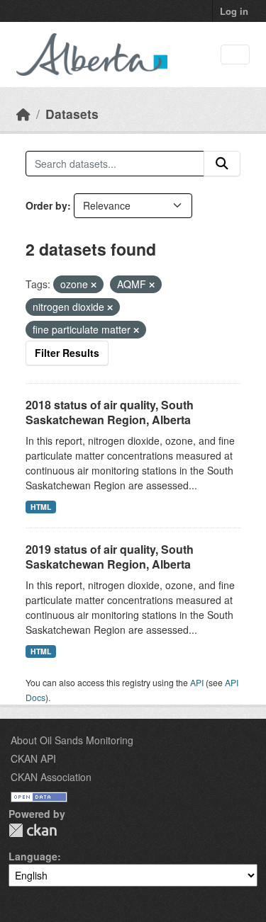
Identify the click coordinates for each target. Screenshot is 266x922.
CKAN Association (51, 777)
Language (33, 856)
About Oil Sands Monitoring (72, 740)
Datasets (72, 114)
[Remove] (93, 284)
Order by (46, 205)
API (197, 682)
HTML (41, 506)
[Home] (23, 114)
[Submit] (222, 163)
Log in (234, 11)
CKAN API (33, 758)
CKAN (33, 830)
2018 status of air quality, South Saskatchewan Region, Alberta (110, 412)
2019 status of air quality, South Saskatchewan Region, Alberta (110, 556)
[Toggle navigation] (235, 55)
